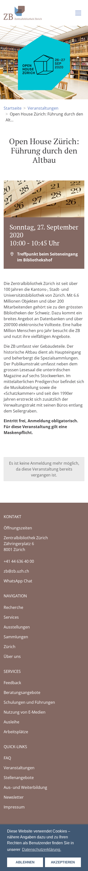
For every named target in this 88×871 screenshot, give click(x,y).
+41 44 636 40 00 (19, 561)
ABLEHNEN (25, 862)
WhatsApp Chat (18, 581)
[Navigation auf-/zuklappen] (78, 13)
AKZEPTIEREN (63, 862)
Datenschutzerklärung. (41, 849)
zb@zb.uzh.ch (16, 571)
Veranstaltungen (43, 108)
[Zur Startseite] (23, 12)
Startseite (13, 108)
